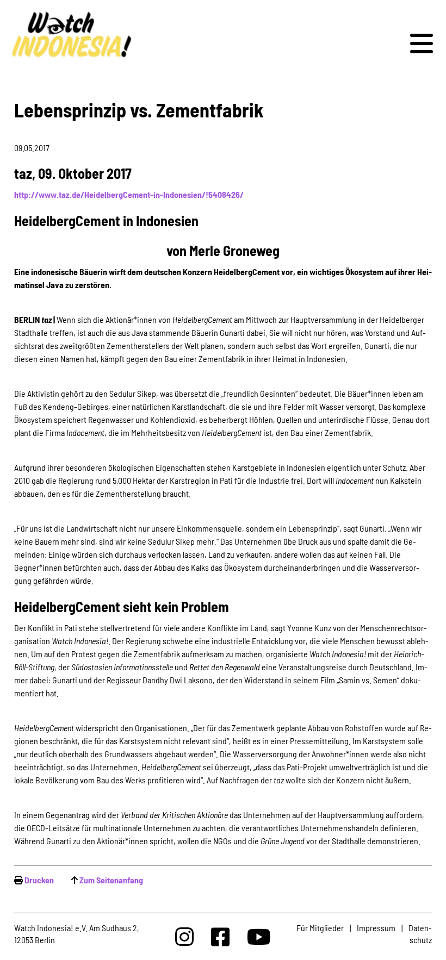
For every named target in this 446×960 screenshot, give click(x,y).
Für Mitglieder (320, 927)
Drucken (39, 880)
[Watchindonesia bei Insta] (184, 936)
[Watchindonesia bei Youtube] (259, 936)
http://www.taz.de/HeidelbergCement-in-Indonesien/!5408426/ (129, 194)
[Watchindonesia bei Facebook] (220, 936)
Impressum (376, 927)
